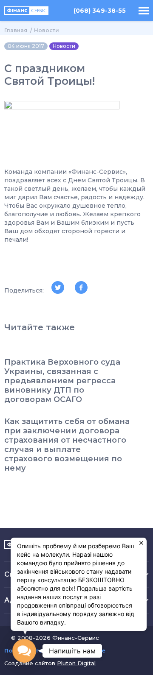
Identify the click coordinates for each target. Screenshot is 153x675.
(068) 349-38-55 (100, 10)
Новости (46, 30)
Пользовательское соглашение (54, 650)
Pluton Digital (76, 663)
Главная (15, 30)
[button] (24, 651)
